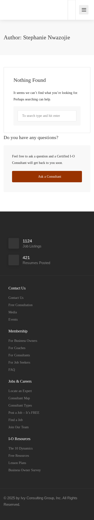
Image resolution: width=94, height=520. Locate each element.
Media (12, 312)
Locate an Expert (20, 391)
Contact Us (15, 298)
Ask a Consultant (49, 176)
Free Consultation (20, 305)
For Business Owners (22, 341)
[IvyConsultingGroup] (9, 7)
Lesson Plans (17, 463)
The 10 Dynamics (20, 448)
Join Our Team (18, 427)
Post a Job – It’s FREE (24, 413)
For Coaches (16, 348)
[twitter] (24, 511)
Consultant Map (19, 398)
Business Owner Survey (24, 470)
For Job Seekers (19, 362)
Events (13, 319)
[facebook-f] (9, 511)
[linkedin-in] (16, 511)
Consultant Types (20, 405)
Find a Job (15, 420)
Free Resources (18, 455)
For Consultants (19, 355)
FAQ (11, 370)
